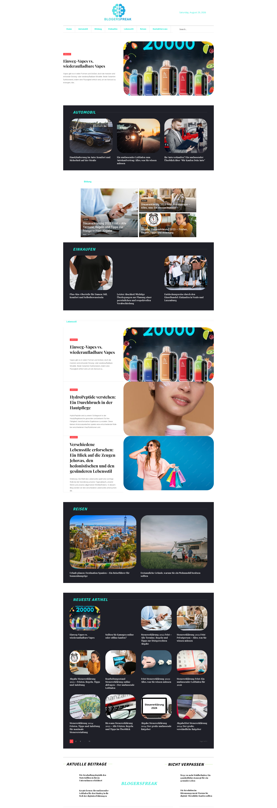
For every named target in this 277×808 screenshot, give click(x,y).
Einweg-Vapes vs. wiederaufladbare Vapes (84, 63)
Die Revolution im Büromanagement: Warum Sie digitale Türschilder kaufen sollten (196, 793)
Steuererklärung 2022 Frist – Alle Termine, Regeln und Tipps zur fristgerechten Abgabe (156, 639)
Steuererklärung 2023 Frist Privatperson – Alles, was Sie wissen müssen (191, 637)
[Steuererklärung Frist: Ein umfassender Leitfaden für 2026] (192, 662)
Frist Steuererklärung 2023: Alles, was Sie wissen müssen (156, 680)
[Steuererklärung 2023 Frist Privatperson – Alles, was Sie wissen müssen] (167, 200)
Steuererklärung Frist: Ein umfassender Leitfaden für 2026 (191, 681)
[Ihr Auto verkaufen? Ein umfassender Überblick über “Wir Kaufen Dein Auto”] (185, 136)
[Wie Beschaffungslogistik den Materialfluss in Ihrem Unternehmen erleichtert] (71, 778)
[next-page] (94, 741)
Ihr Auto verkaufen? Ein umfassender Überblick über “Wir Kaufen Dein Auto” (184, 159)
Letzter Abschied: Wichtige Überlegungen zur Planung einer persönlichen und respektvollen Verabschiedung (134, 299)
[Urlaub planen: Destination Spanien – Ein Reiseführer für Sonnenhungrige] (103, 542)
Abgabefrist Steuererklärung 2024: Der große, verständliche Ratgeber (192, 726)
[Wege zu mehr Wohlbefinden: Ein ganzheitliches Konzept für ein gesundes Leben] (172, 778)
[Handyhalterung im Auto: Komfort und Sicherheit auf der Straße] (91, 136)
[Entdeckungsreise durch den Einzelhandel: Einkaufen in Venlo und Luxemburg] (185, 273)
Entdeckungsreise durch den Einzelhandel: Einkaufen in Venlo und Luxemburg (184, 297)
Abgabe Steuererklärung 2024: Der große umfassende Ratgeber (156, 726)
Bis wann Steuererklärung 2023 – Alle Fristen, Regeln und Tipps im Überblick (119, 726)
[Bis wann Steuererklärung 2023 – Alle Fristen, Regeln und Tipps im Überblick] (120, 706)
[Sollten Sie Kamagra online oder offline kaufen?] (120, 618)
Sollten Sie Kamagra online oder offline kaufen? (119, 636)
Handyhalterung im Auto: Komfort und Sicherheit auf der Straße (90, 159)
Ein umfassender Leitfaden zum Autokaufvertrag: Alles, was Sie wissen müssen (137, 160)
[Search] (213, 29)
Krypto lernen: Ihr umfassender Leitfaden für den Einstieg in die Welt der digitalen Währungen (94, 793)
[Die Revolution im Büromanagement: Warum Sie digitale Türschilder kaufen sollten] (172, 793)
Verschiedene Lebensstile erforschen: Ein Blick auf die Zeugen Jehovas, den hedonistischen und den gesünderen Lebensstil (92, 458)
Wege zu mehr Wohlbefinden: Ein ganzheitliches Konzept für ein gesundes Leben (195, 778)
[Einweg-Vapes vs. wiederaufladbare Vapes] (168, 68)
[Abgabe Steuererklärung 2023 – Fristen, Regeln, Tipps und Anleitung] (167, 225)
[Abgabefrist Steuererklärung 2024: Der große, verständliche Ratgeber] (192, 706)
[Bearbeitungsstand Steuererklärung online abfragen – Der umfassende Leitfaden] (120, 662)
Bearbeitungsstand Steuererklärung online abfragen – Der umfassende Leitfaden (119, 683)
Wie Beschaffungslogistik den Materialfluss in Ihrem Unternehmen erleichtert (92, 778)
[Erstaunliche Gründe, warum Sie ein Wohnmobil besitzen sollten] (174, 542)
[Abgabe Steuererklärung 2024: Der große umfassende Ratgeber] (156, 706)
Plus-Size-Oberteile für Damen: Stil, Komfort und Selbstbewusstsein (88, 296)
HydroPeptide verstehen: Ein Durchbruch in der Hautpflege (93, 402)
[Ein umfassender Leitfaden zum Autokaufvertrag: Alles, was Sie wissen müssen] (138, 136)
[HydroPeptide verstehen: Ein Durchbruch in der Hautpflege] (168, 409)
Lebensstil (67, 54)
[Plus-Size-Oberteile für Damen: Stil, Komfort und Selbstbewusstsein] (91, 273)
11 (89, 741)
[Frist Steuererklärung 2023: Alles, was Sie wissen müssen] (156, 662)
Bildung (86, 219)
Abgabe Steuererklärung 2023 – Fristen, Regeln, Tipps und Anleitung (85, 681)
